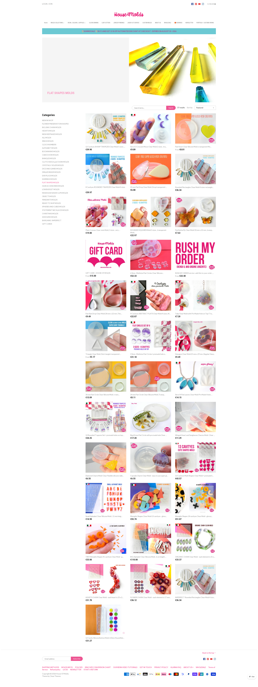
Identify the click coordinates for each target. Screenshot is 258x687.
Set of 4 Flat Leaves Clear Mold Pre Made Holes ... (193, 395)
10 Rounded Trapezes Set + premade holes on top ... (105, 435)
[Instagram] (203, 4)
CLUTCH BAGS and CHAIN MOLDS (55, 162)
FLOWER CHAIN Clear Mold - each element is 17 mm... (150, 597)
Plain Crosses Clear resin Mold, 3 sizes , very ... (103, 230)
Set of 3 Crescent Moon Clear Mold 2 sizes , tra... (148, 147)
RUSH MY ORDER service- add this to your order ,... (194, 273)
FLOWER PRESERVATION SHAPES (55, 124)
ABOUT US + (188, 667)
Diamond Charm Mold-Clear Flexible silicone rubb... (105, 476)
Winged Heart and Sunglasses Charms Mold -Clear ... (195, 435)
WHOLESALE (201, 667)
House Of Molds (62, 674)
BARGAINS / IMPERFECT (51, 220)
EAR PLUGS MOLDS (49, 176)
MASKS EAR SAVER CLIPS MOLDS (55, 193)
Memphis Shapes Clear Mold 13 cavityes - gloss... (148, 516)
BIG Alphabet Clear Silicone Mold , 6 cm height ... (148, 557)
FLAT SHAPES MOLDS (50, 182)
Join (51, 4)
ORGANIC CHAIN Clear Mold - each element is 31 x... (195, 557)
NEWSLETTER (75, 670)
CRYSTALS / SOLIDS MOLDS (53, 165)
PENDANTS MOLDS (49, 200)
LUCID (65, 670)
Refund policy (55, 670)
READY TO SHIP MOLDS (51, 203)
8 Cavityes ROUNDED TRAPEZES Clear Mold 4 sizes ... (105, 188)
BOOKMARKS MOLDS (50, 151)
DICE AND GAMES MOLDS (52, 169)
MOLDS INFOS (67, 667)
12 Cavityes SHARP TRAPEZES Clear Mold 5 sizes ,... (105, 147)
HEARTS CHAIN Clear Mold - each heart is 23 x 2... (104, 597)
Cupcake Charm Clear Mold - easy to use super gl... (149, 476)
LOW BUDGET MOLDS (50, 189)
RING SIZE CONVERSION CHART (98, 667)
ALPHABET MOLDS (49, 148)
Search (171, 108)
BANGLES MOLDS (49, 158)
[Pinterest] (196, 4)
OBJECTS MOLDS (49, 196)
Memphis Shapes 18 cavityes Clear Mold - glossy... (194, 516)
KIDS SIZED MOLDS (49, 217)
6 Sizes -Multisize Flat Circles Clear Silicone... (147, 273)
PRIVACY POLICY (161, 667)
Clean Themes (55, 676)
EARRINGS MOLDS (49, 179)
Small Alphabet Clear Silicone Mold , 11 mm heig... (104, 516)
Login (44, 4)
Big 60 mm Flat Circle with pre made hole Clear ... (148, 435)
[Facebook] (192, 4)
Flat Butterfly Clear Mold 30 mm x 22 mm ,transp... (194, 230)
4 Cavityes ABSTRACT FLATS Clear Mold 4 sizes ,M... (150, 314)
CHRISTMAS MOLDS (50, 214)
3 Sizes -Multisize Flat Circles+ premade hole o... (148, 354)
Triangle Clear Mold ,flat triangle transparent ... (103, 354)
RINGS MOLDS (47, 141)
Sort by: (190, 108)
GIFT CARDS (47, 224)
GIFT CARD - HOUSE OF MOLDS (98, 273)
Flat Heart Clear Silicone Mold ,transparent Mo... (193, 147)
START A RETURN (91, 670)
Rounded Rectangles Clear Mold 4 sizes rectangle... (194, 187)
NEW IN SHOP (47, 120)
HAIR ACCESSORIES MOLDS (53, 186)
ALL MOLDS (46, 138)
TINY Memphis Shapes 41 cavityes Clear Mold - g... (105, 557)
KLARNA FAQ (176, 667)
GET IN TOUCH (146, 667)
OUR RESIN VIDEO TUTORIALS (125, 667)
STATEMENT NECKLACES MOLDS (55, 210)
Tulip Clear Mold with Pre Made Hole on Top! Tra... (194, 314)
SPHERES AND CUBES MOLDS (53, 207)
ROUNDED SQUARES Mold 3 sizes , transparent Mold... (148, 231)
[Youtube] (199, 4)
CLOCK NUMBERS (49, 145)
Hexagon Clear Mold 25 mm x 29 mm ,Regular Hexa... (195, 354)
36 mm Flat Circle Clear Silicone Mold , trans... (103, 395)
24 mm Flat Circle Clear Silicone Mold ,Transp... (147, 395)
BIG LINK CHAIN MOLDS (51, 127)
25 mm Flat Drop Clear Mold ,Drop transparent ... (148, 187)
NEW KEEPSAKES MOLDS (52, 134)
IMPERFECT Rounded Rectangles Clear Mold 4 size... (195, 597)
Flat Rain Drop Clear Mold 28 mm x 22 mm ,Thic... (104, 314)
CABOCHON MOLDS (50, 155)
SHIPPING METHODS (50, 667)
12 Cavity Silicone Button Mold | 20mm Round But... (105, 638)
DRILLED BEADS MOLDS (51, 172)
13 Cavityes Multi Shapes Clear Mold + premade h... (194, 476)
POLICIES (78, 667)
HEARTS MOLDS (48, 131)
